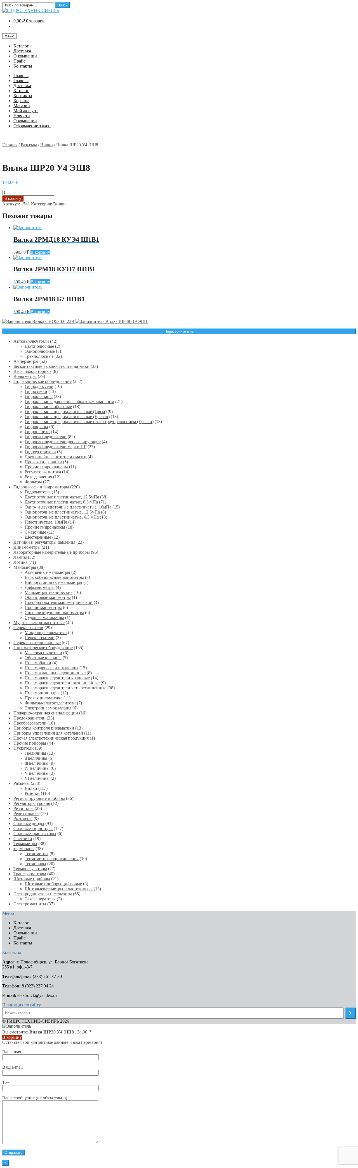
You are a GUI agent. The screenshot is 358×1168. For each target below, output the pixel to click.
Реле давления (38, 476)
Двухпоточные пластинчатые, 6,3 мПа (61, 502)
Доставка (22, 51)
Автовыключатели (31, 341)
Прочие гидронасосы (45, 527)
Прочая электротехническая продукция (51, 738)
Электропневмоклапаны (48, 708)
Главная (21, 75)
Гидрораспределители (46, 436)
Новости (21, 115)
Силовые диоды (28, 823)
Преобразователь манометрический (59, 602)
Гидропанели (37, 431)
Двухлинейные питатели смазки (55, 456)
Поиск (62, 5)
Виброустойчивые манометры (53, 582)
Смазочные (35, 532)
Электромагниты (29, 903)
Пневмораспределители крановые (57, 677)
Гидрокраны (36, 426)
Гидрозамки (36, 391)
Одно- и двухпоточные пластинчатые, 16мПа (68, 507)
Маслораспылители (43, 652)
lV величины (37, 768)
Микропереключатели (46, 632)
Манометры (24, 567)
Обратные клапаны (43, 657)
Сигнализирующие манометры (54, 612)
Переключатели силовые (37, 642)
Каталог (21, 46)
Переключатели (28, 627)
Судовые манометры (44, 617)
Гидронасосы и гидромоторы (41, 487)
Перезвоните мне (179, 331)
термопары (23, 848)
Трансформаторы (29, 873)
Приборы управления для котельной (48, 733)
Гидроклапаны (39, 396)
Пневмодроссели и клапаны (51, 667)
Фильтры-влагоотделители (50, 703)
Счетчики (22, 838)
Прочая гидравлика (43, 461)
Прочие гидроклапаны (46, 466)
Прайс (19, 61)
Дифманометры (40, 587)
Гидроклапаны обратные (48, 406)
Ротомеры (22, 818)
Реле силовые (26, 813)
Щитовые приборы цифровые (53, 883)
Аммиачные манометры (47, 572)
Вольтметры (25, 376)
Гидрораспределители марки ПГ (55, 446)
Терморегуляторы (30, 868)
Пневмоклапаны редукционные (55, 672)
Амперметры (25, 361)
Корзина (21, 100)
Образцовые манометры (48, 597)
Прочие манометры (43, 607)
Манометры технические (48, 592)
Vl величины (37, 778)
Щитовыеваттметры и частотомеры (59, 888)
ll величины (36, 758)
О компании (25, 56)
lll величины (36, 763)
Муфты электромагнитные (39, 622)
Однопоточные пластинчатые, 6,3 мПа (62, 517)
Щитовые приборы (31, 878)
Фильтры (33, 481)
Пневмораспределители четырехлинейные (65, 687)
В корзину (12, 198)
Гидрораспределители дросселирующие (63, 441)
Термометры (25, 843)
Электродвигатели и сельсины (42, 893)
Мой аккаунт (25, 110)
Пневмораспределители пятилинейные (62, 682)
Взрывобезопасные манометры (54, 577)
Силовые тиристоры (33, 828)
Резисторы (23, 808)
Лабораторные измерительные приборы (51, 552)
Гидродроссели (39, 386)
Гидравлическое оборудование (42, 381)
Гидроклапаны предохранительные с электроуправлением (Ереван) (89, 421)
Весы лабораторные (32, 371)
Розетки (32, 793)
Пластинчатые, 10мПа (46, 522)
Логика (20, 562)
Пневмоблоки (38, 662)
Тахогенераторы (40, 898)
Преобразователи (29, 723)
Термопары (35, 863)
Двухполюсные (39, 346)
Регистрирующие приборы (39, 798)
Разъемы (29, 144)
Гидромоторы (38, 492)
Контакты (22, 66)
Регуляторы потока (43, 471)
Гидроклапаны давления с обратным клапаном (69, 401)
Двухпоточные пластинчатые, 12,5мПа (62, 497)
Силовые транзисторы (34, 833)
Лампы (20, 557)
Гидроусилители (40, 451)
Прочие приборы (29, 743)
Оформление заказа (32, 125)
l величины (35, 753)
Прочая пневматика (43, 697)
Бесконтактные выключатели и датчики (51, 366)
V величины (36, 773)
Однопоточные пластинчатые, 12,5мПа (62, 512)
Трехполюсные (39, 356)
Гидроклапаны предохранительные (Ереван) (67, 416)
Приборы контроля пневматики (43, 728)
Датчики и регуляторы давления (44, 542)
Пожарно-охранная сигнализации (45, 713)
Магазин (21, 105)
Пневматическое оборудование (43, 647)
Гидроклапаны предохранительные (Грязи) (66, 411)
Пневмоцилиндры (42, 692)
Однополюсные (40, 351)
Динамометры (27, 547)
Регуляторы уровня (31, 803)
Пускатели (23, 748)
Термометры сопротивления (52, 858)
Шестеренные (38, 537)
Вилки (46, 144)
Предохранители (29, 718)
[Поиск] (350, 1013)
